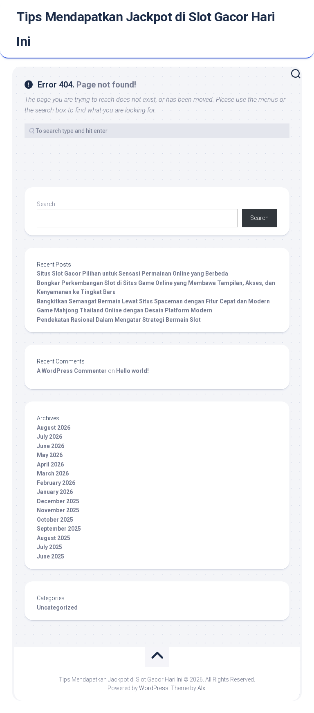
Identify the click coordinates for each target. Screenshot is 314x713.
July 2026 (49, 436)
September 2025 (59, 528)
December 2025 (58, 501)
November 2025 (58, 510)
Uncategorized (57, 607)
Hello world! (132, 371)
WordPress (153, 688)
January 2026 (55, 492)
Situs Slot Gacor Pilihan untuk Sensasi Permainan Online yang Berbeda (132, 273)
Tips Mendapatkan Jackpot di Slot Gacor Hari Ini (145, 29)
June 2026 (50, 446)
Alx (201, 688)
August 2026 (53, 427)
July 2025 (49, 547)
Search (46, 204)
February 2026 (56, 483)
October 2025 (55, 519)
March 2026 (53, 473)
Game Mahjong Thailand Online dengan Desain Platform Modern (124, 310)
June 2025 (50, 556)
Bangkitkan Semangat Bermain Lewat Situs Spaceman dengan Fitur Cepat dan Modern (153, 301)
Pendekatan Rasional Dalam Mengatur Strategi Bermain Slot (119, 319)
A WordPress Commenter (72, 371)
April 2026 (50, 464)
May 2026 (50, 455)
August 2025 (53, 538)
